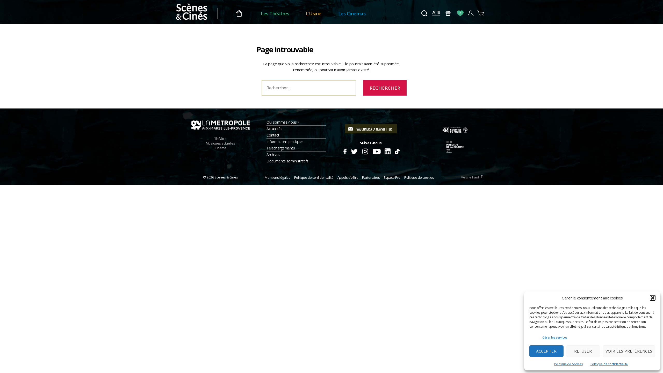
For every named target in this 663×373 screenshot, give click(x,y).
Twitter (353, 150)
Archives (273, 154)
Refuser (583, 351)
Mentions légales (277, 177)
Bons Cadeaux (448, 13)
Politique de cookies (568, 364)
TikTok (396, 150)
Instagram (365, 150)
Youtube (376, 150)
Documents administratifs (287, 161)
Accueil (239, 13)
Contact (272, 135)
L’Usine (313, 13)
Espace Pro (392, 177)
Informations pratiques (284, 141)
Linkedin (387, 150)
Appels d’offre (347, 177)
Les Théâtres (275, 13)
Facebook (344, 150)
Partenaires (371, 177)
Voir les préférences (629, 351)
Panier (481, 13)
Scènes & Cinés (226, 177)
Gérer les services (554, 337)
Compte (470, 13)
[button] (652, 297)
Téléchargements (280, 148)
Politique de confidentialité (609, 364)
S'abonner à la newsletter (374, 129)
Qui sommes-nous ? (282, 122)
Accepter (546, 351)
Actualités (274, 128)
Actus (436, 13)
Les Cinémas (352, 13)
